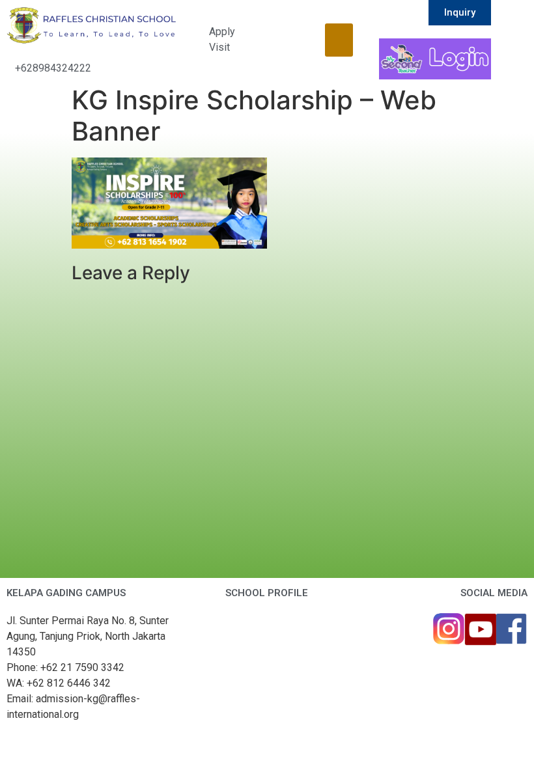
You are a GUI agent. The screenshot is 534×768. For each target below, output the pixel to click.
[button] (339, 40)
